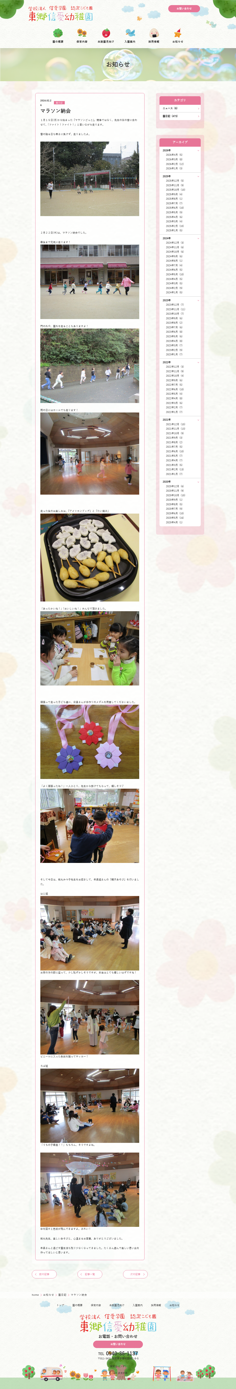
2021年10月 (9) (175, 433)
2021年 (167, 419)
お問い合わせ (184, 8)
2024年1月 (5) (174, 292)
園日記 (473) (170, 116)
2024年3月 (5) (174, 283)
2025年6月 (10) (175, 207)
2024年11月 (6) (175, 247)
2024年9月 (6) (174, 256)
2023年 (167, 300)
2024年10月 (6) (175, 251)
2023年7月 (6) (174, 327)
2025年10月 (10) (175, 189)
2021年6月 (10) (175, 451)
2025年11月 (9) (175, 185)
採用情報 (156, 1305)
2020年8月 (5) (174, 504)
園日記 (59, 103)
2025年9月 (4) (174, 194)
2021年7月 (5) (174, 446)
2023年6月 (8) (174, 331)
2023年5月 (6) (174, 336)
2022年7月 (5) (174, 384)
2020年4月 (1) (174, 522)
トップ (60, 1305)
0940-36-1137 (122, 1353)
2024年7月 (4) (174, 265)
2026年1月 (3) (174, 168)
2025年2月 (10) (175, 226)
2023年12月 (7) (175, 304)
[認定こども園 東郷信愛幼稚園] (60, 13)
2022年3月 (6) (174, 403)
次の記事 (135, 1274)
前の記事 (44, 1274)
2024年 (167, 238)
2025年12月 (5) (175, 180)
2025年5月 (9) (174, 212)
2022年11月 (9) (175, 371)
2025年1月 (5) (174, 230)
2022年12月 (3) (175, 366)
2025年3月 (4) (174, 221)
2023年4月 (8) (174, 341)
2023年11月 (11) (175, 309)
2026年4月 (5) (174, 154)
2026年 (167, 150)
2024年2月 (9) (174, 288)
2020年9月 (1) (174, 499)
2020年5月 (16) (175, 517)
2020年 (167, 481)
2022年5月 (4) (174, 393)
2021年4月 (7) (174, 460)
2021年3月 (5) (174, 465)
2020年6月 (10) (175, 513)
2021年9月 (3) (174, 437)
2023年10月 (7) (175, 313)
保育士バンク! (118, 1366)
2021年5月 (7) (174, 455)
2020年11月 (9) (175, 490)
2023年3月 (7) (174, 345)
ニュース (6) (170, 108)
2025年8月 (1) (174, 198)
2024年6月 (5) (174, 269)
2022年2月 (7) (174, 407)
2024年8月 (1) (174, 260)
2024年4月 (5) (174, 279)
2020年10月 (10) (175, 495)
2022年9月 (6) (174, 380)
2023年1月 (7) (174, 354)
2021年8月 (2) (174, 442)
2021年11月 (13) (175, 428)
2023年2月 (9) (174, 350)
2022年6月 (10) (175, 389)
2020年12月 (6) (175, 486)
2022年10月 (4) (175, 375)
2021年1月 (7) (174, 474)
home (36, 1295)
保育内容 (96, 1305)
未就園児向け (116, 1305)
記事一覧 (90, 1274)
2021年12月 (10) (175, 424)
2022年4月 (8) (174, 398)
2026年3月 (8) (174, 159)
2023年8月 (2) (174, 322)
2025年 (167, 176)
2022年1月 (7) (174, 412)
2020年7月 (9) (174, 508)
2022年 (167, 362)
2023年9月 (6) (174, 318)
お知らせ (49, 1295)
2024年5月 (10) (175, 274)
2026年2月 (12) (175, 164)
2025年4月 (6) (174, 217)
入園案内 (138, 1305)
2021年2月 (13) (175, 469)
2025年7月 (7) (174, 203)
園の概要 (77, 1305)
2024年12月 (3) (175, 242)
